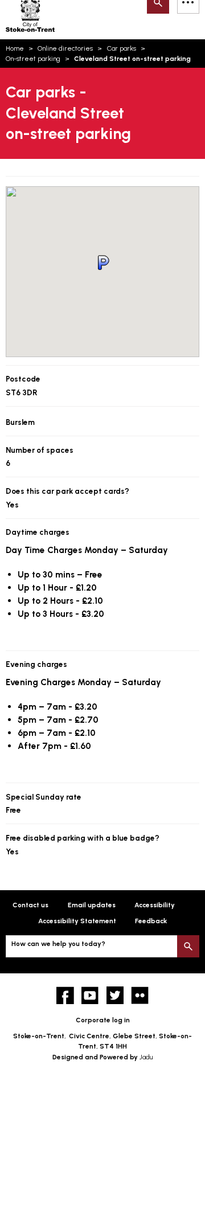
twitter (115, 995)
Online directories (65, 48)
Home (15, 48)
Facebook (65, 995)
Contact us (30, 905)
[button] (102, 262)
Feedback (151, 921)
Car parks (121, 48)
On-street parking (33, 59)
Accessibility (154, 905)
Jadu (146, 1057)
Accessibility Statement (77, 921)
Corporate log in (103, 1020)
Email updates (92, 905)
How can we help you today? (58, 944)
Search (188, 946)
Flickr (140, 995)
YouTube (90, 995)
